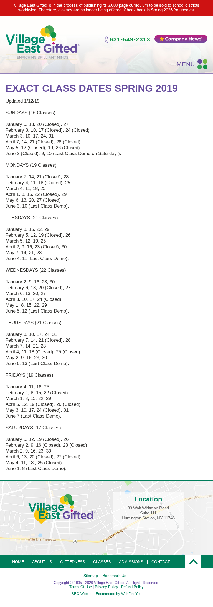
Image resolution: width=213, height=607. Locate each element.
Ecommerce (105, 594)
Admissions (131, 562)
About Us (42, 562)
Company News (180, 39)
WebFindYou (131, 594)
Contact (160, 562)
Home (18, 562)
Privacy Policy (106, 587)
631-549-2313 (130, 39)
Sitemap (90, 575)
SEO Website (82, 594)
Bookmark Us (114, 575)
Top (193, 561)
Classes (102, 562)
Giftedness (72, 562)
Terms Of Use (80, 587)
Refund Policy (132, 587)
